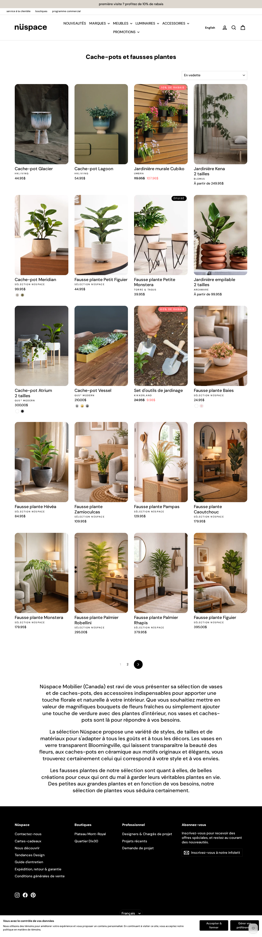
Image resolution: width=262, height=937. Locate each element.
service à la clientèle (18, 11)
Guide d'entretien (29, 862)
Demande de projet (138, 848)
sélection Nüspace (79, 731)
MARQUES (98, 23)
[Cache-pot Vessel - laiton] (82, 406)
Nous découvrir (27, 848)
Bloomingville (104, 745)
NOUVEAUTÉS (74, 23)
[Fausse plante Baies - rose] (201, 406)
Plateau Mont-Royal (90, 834)
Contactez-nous (28, 834)
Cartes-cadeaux (28, 841)
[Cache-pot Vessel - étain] (87, 406)
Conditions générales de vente (40, 876)
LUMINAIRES (146, 23)
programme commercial (66, 11)
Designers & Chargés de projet (147, 834)
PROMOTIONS (124, 32)
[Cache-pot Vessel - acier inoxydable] (77, 406)
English (210, 27)
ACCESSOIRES (174, 23)
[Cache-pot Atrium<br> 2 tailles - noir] (22, 411)
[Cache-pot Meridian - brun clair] (17, 295)
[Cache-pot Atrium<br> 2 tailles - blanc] (17, 411)
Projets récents (134, 841)
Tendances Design (30, 855)
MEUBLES (121, 23)
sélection (132, 770)
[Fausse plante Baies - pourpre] (196, 406)
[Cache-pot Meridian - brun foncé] (22, 295)
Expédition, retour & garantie (38, 869)
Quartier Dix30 (86, 841)
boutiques (41, 11)
